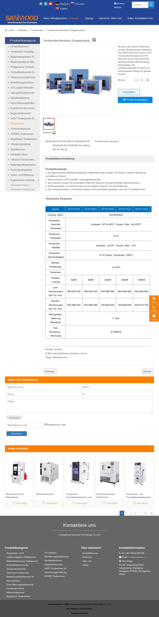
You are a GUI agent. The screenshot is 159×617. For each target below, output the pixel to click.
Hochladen (14, 418)
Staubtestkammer (20, 98)
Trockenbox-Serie (15, 588)
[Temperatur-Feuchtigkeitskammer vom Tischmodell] (79, 472)
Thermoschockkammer (23, 77)
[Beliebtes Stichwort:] (151, 4)
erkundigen (129, 92)
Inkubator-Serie (19, 154)
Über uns (87, 561)
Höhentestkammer (21, 128)
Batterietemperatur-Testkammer (25, 56)
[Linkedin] (46, 4)
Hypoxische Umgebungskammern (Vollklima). (25, 189)
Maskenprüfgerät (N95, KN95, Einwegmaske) (25, 62)
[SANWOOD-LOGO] (22, 18)
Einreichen (16, 433)
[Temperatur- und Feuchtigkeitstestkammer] (139, 472)
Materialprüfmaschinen (23, 164)
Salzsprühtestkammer (22, 92)
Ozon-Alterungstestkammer (25, 103)
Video (85, 565)
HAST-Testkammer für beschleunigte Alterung (25, 118)
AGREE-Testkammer (22, 134)
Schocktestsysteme (21, 170)
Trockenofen (17, 123)
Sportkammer (18, 149)
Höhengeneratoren (20, 185)
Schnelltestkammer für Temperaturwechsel (25, 72)
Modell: (48, 141)
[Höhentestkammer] (49, 472)
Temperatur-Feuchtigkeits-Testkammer (25, 51)
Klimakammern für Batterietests (15, 495)
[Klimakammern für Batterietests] (19, 472)
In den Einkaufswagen (137, 100)
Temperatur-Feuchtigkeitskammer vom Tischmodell (79, 496)
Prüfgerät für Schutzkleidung (25, 67)
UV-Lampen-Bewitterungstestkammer (25, 87)
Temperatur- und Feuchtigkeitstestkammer (138, 495)
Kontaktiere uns (90, 553)
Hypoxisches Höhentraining (25, 180)
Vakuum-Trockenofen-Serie (25, 159)
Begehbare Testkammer (24, 139)
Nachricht (87, 557)
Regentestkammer (21, 113)
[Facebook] (41, 4)
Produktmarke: (102, 141)
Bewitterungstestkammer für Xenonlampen (25, 82)
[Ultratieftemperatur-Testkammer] (109, 472)
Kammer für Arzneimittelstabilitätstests (25, 108)
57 (145, 513)
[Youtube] (50, 4)
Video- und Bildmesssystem (25, 175)
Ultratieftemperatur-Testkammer (106, 495)
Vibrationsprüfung (20, 144)
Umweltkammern (20, 46)
